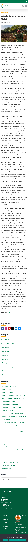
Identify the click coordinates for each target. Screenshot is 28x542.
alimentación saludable (8, 392)
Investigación (6, 363)
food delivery (5, 431)
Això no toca (13, 386)
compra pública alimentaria (9, 416)
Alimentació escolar (8, 343)
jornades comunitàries (8, 434)
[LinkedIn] (16, 328)
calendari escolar (6, 407)
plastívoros (5, 456)
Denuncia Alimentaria (16, 425)
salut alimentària (6, 468)
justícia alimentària (7, 438)
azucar (4, 398)
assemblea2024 (20, 395)
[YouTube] (9, 328)
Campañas (5, 347)
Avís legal (5, 516)
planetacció (17, 453)
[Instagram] (6, 328)
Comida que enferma (7, 413)
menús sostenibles (7, 453)
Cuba (9, 312)
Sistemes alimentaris (8, 375)
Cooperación (4, 12)
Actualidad (5, 339)
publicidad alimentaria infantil (10, 459)
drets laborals (6, 428)
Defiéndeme (5, 425)
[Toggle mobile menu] (26, 6)
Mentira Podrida (19, 450)
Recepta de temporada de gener (10, 462)
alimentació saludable (8, 395)
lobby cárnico (5, 444)
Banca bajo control (19, 398)
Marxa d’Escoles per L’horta (9, 447)
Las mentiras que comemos (9, 441)
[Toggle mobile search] (23, 6)
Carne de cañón (17, 407)
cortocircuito (22, 416)
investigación (14, 431)
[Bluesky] (19, 328)
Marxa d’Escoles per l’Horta (10, 367)
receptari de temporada (8, 465)
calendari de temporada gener (10, 404)
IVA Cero (22, 431)
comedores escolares (8, 410)
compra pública (19, 413)
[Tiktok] (12, 328)
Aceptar (5, 539)
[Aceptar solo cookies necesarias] (26, 538)
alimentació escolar (7, 389)
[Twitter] (5, 491)
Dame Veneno (6, 419)
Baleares (10, 398)
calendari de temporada (8, 401)
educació (5, 355)
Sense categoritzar (7, 371)
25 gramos (5, 386)
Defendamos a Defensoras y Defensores (13, 422)
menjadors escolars (7, 450)
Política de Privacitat (5, 521)
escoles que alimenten (17, 428)
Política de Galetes (5, 527)
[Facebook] (2, 328)
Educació (5, 359)
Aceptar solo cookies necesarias (17, 539)
